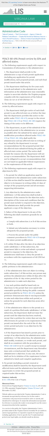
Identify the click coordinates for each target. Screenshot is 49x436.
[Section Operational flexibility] (3, 47)
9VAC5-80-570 (14, 121)
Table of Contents (7, 34)
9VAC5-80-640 (10, 346)
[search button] (44, 24)
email (26, 47)
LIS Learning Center (15, 2)
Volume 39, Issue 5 (34, 388)
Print (15, 47)
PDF (20, 47)
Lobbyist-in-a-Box (24, 427)
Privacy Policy (35, 427)
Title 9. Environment (21, 34)
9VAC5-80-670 (21, 118)
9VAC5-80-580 (29, 121)
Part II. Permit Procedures (11, 39)
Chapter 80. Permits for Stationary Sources (32, 36)
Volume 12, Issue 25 (30, 386)
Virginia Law (24, 18)
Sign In (28, 433)
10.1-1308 (6, 380)
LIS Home (14, 427)
